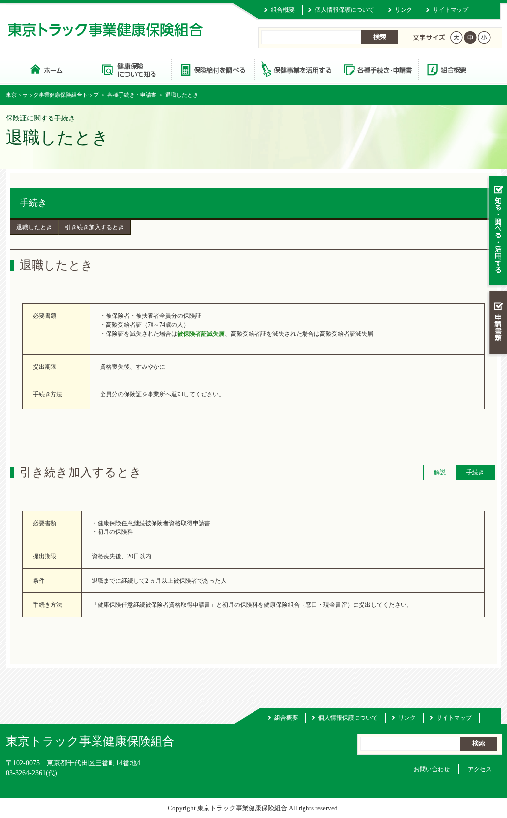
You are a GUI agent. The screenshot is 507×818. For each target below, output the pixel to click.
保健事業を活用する (295, 69)
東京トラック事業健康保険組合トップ (52, 95)
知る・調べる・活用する (497, 231)
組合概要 (283, 9)
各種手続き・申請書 (377, 69)
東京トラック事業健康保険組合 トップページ (47, 69)
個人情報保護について (344, 9)
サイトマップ (450, 9)
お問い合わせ (432, 769)
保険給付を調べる (212, 69)
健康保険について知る (130, 69)
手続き (33, 203)
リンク (403, 9)
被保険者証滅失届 (201, 333)
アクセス (480, 769)
